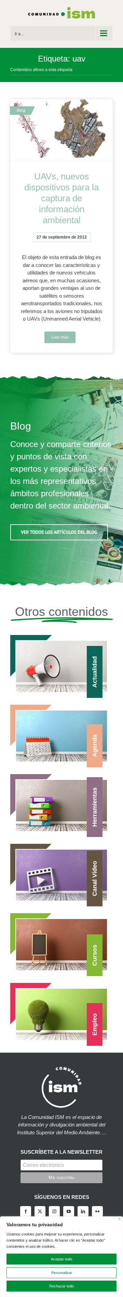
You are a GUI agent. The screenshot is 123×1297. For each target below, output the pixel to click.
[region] (61, 1256)
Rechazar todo (61, 1286)
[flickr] (97, 1211)
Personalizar (61, 1273)
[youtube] (68, 1211)
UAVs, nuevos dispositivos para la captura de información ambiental (61, 198)
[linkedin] (83, 1211)
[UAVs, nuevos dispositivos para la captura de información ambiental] (61, 129)
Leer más (60, 337)
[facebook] (25, 1211)
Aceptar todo (61, 1259)
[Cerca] (120, 1219)
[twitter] (40, 1211)
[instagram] (54, 1211)
